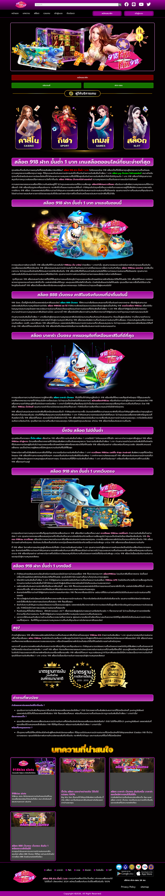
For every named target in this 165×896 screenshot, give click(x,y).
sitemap (145, 887)
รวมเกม (46, 13)
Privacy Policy (128, 887)
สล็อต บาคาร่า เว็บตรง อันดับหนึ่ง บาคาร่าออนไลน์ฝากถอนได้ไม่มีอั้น (131, 793)
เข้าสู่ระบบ (58, 13)
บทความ (26, 13)
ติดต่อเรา (71, 13)
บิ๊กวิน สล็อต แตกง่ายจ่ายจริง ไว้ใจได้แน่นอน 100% (79, 793)
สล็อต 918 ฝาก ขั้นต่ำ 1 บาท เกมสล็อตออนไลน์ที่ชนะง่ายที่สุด (82, 162)
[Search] (120, 4)
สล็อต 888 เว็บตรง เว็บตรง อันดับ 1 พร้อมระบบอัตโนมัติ (30, 847)
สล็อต (36, 13)
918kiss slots (19, 793)
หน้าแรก (15, 13)
